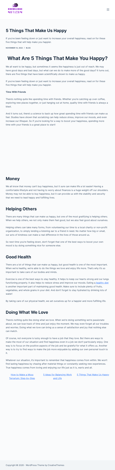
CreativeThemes (56, 465)
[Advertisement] (57, 149)
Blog (28, 48)
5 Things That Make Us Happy (93, 374)
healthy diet (102, 282)
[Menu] (108, 9)
